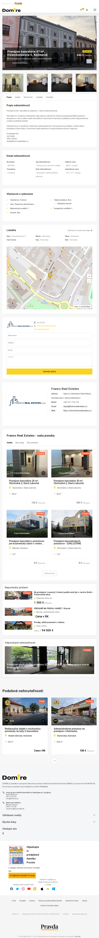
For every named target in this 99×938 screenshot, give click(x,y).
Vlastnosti (28, 97)
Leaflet (76, 307)
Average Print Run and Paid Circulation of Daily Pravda (40, 914)
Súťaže (84, 901)
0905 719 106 (11, 807)
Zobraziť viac (49, 573)
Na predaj (19, 443)
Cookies (66, 914)
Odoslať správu (49, 371)
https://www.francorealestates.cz (77, 410)
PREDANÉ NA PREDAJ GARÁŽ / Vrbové (52, 608)
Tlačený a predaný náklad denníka (50, 901)
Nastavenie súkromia (79, 914)
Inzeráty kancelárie (41, 329)
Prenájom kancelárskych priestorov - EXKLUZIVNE (67, 542)
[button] (89, 281)
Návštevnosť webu (72, 901)
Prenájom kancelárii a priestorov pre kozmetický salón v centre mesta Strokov (26, 542)
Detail (17, 97)
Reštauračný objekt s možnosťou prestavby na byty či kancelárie (23, 730)
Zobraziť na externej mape (79, 230)
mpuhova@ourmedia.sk (15, 809)
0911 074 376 (11, 796)
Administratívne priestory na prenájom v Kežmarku (69, 730)
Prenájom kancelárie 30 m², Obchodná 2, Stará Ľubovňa (69, 482)
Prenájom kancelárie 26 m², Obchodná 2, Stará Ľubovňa (24, 482)
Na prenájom (32, 443)
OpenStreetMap (85, 307)
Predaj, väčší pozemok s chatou (49, 622)
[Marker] (48, 272)
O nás (14, 901)
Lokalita (39, 97)
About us (15, 914)
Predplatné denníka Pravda (22, 875)
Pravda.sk (44, 787)
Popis (9, 97)
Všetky (9, 443)
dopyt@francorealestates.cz (75, 406)
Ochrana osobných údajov (49, 905)
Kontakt (49, 97)
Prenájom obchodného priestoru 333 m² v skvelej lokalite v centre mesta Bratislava (48, 666)
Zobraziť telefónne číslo (46, 326)
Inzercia (32, 901)
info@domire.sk (12, 799)
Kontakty (23, 901)
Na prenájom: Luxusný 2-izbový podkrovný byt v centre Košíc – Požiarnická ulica (64, 593)
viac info (77, 936)
